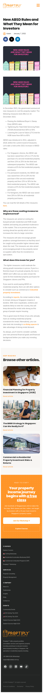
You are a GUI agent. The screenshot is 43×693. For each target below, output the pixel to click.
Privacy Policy (30, 686)
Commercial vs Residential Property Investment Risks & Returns (17, 460)
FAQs (4, 597)
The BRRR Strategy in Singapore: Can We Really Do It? (19, 425)
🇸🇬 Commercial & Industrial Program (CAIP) (16, 561)
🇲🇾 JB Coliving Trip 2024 (10, 616)
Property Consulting (9, 574)
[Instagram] (10, 666)
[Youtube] (21, 666)
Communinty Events (9, 609)
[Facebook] (5, 666)
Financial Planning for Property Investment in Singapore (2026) (19, 391)
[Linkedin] (16, 666)
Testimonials (7, 590)
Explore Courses (21, 529)
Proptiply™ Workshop (9, 564)
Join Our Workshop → (21, 521)
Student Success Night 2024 (11, 623)
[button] (5, 39)
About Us (6, 586)
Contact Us (6, 601)
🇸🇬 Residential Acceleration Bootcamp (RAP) (16, 557)
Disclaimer (20, 686)
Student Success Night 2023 (11, 620)
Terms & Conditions (9, 686)
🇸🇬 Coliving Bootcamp (9, 554)
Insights (5, 594)
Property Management (9, 577)
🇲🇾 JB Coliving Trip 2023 (10, 613)
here (5, 206)
